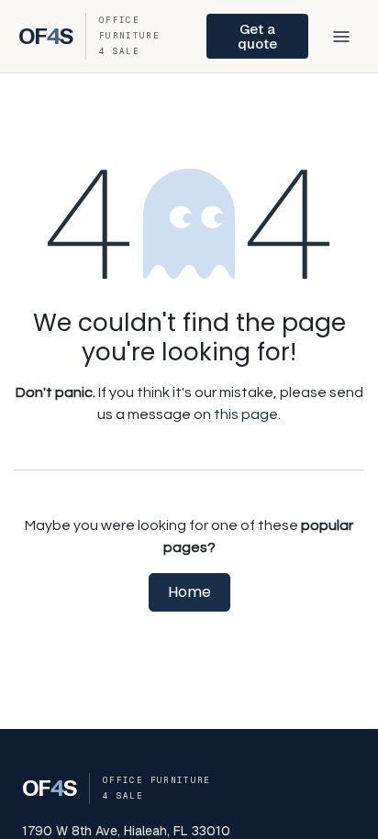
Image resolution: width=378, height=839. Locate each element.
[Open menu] (341, 36)
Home (189, 591)
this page (246, 414)
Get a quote (258, 35)
